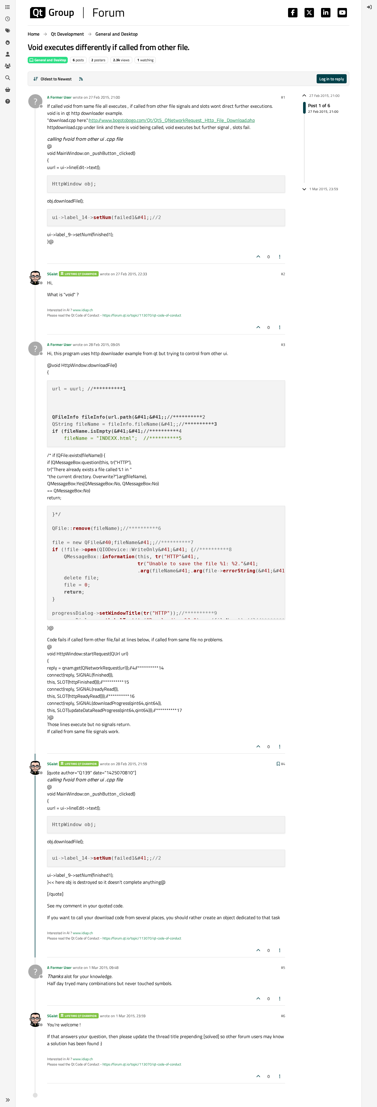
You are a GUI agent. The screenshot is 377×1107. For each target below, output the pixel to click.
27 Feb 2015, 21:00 (104, 97)
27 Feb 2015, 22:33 (131, 274)
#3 (283, 344)
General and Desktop (50, 60)
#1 (283, 97)
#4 (283, 764)
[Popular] (7, 42)
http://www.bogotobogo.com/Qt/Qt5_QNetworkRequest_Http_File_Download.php (172, 120)
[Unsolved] (7, 101)
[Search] (7, 77)
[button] (7, 1100)
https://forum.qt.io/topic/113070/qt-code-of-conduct (141, 315)
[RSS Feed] (81, 78)
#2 (283, 274)
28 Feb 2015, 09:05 (104, 344)
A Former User (59, 97)
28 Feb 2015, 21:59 (131, 764)
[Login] (369, 7)
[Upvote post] (258, 256)
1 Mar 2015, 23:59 (130, 1016)
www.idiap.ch (83, 310)
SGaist (52, 274)
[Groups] (7, 66)
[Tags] (7, 30)
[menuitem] (369, 7)
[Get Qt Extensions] (7, 89)
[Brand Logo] (77, 12)
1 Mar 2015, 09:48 (103, 967)
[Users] (7, 54)
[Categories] (7, 7)
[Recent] (7, 19)
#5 (283, 967)
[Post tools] (280, 256)
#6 (283, 1016)
